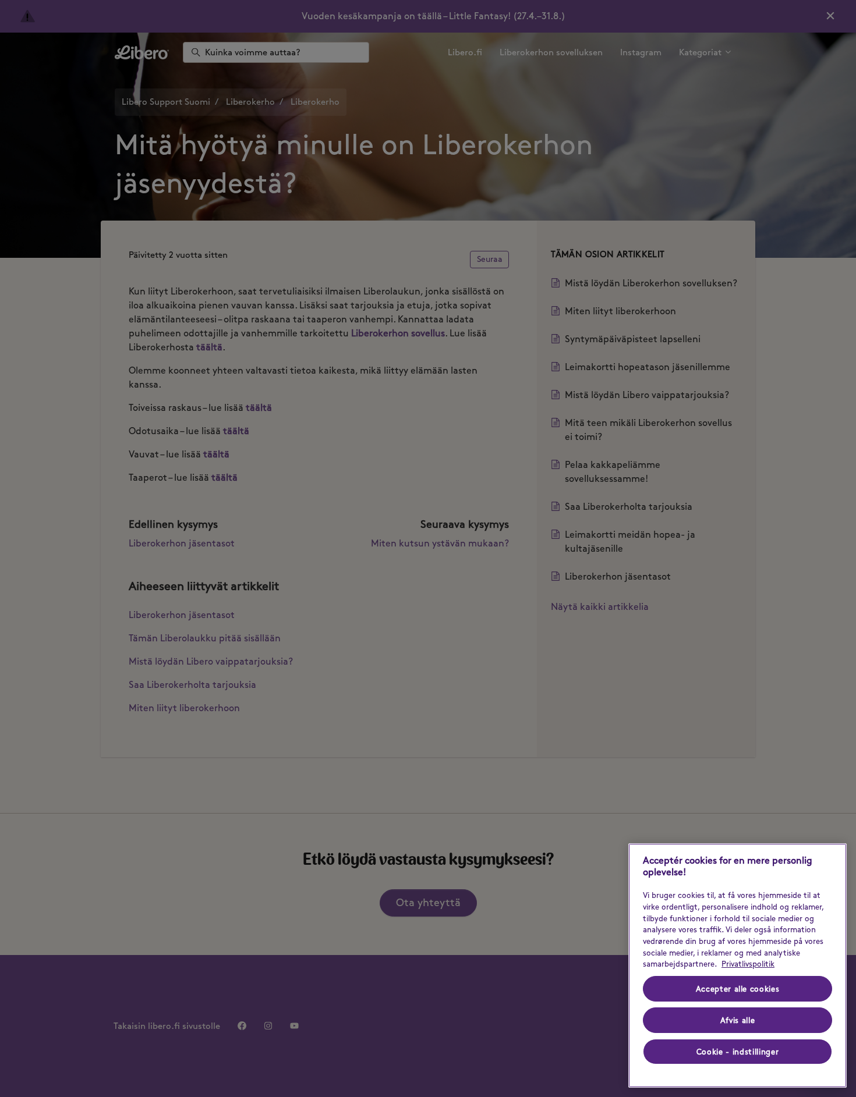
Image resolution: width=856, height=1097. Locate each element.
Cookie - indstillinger (737, 1051)
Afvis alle (737, 1020)
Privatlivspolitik (747, 963)
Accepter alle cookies (738, 988)
